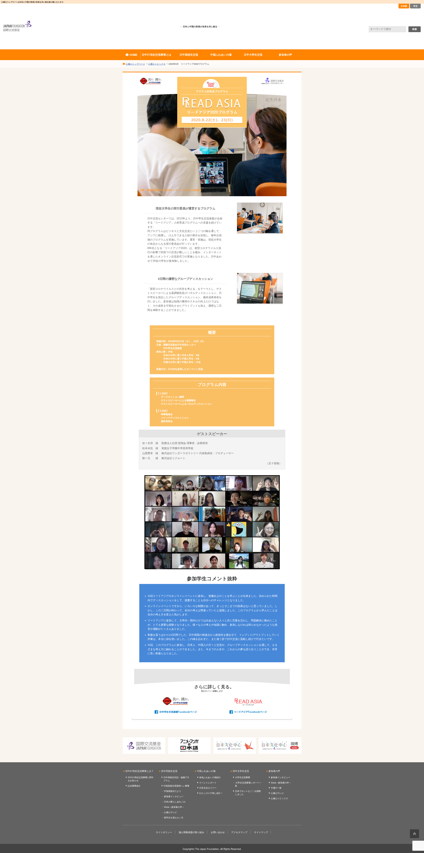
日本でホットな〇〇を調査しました (248, 792)
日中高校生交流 (189, 54)
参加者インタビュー (173, 796)
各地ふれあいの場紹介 (210, 777)
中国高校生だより (172, 791)
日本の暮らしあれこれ (175, 801)
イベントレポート (207, 782)
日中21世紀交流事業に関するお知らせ (141, 779)
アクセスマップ (239, 832)
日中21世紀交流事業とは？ (139, 771)
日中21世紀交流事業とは (156, 54)
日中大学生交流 (253, 54)
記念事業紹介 (134, 785)
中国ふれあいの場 (221, 54)
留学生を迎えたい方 (173, 817)
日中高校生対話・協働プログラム (176, 779)
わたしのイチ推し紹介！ (211, 793)
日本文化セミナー (207, 787)
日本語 (404, 5)
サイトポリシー (164, 832)
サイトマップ (261, 832)
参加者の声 (285, 54)
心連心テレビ (170, 812)
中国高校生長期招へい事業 (176, 785)
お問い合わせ (218, 832)
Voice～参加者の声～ (174, 806)
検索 (414, 29)
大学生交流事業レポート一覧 (248, 784)
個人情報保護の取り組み (191, 832)
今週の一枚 (276, 787)
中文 (415, 5)
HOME (133, 55)
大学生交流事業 (242, 777)
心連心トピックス (279, 798)
